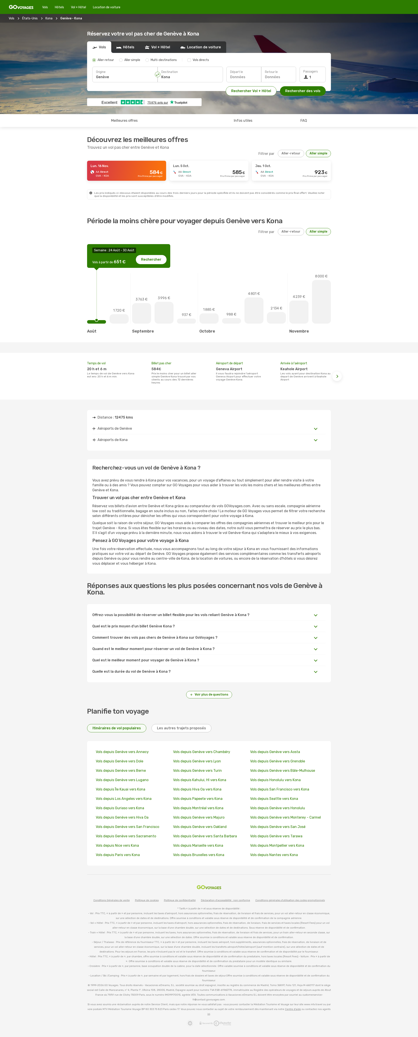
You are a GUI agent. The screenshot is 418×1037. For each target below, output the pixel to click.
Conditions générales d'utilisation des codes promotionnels (290, 900)
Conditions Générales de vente (111, 900)
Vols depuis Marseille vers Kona (198, 845)
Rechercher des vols (302, 91)
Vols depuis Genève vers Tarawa (276, 836)
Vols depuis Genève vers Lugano (122, 780)
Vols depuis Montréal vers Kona (198, 808)
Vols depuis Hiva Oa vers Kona (197, 789)
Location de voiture (106, 7)
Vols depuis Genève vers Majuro (198, 817)
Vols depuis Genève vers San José (277, 827)
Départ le (236, 72)
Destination (169, 72)
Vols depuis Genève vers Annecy (122, 752)
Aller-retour (290, 153)
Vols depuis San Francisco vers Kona (279, 789)
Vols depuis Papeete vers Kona (197, 799)
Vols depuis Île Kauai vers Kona (120, 789)
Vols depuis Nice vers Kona (117, 845)
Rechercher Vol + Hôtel (251, 91)
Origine (101, 72)
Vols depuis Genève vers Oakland (200, 827)
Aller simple (318, 153)
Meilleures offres (124, 120)
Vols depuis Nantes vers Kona (274, 855)
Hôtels (59, 7)
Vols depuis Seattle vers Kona (274, 799)
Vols (45, 7)
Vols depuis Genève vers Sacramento (126, 836)
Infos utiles (243, 120)
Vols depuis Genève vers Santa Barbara (205, 836)
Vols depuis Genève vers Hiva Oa (122, 817)
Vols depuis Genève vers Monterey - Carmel (285, 817)
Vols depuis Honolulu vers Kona (275, 780)
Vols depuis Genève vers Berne (121, 770)
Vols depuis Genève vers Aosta (275, 752)
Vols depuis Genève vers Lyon (197, 761)
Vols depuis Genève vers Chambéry (201, 752)
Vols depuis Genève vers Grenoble (277, 761)
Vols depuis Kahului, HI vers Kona (199, 780)
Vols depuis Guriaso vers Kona (120, 808)
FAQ (303, 120)
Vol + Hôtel (78, 7)
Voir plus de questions (211, 694)
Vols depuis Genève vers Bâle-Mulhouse (282, 770)
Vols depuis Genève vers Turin (197, 770)
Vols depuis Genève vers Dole (119, 761)
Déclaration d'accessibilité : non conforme (225, 900)
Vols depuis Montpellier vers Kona (277, 845)
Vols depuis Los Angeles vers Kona (124, 799)
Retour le (271, 72)
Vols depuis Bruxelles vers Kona (198, 855)
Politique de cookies (147, 900)
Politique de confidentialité (180, 900)
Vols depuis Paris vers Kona (118, 855)
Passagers (310, 71)
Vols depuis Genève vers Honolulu (277, 808)
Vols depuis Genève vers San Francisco (127, 827)
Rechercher (151, 259)
